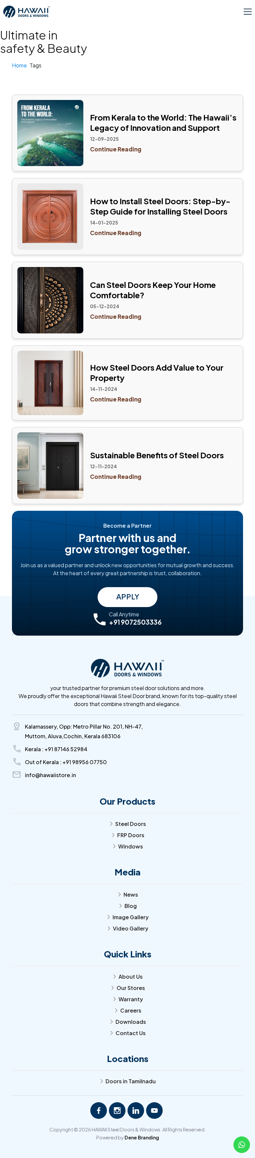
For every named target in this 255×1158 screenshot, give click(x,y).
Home (19, 65)
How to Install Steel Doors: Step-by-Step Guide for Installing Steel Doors (160, 206)
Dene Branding (142, 1137)
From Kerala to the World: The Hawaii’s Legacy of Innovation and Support (163, 122)
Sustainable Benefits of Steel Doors (157, 455)
